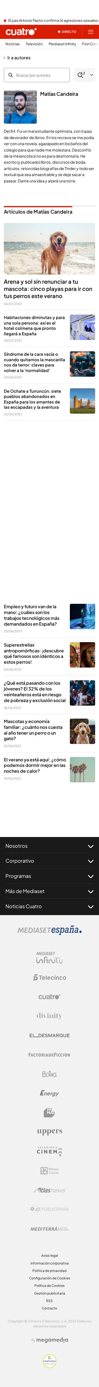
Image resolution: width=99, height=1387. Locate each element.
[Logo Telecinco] (49, 977)
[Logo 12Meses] (49, 1171)
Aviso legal (49, 1255)
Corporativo (20, 860)
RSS (49, 1301)
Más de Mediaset (25, 891)
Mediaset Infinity (62, 44)
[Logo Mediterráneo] (49, 1228)
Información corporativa (50, 1263)
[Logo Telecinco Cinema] (49, 1151)
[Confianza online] (49, 1366)
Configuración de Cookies (49, 1278)
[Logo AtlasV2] (50, 1190)
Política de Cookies (49, 1286)
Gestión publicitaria (49, 1293)
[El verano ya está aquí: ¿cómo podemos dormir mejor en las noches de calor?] (82, 769)
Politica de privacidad (49, 1271)
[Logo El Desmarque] (50, 1035)
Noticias (13, 44)
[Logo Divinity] (49, 1016)
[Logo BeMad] (49, 1113)
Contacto (49, 1308)
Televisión (34, 44)
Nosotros (17, 846)
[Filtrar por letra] (92, 75)
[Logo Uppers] (49, 1132)
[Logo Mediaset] (49, 933)
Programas (18, 876)
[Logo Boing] (49, 1074)
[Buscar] (81, 75)
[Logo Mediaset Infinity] (49, 958)
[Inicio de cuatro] (21, 32)
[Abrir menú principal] (91, 31)
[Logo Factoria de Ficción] (49, 1055)
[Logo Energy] (49, 1093)
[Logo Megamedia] (52, 1340)
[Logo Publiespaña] (49, 1209)
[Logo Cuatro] (49, 997)
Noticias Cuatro (24, 906)
